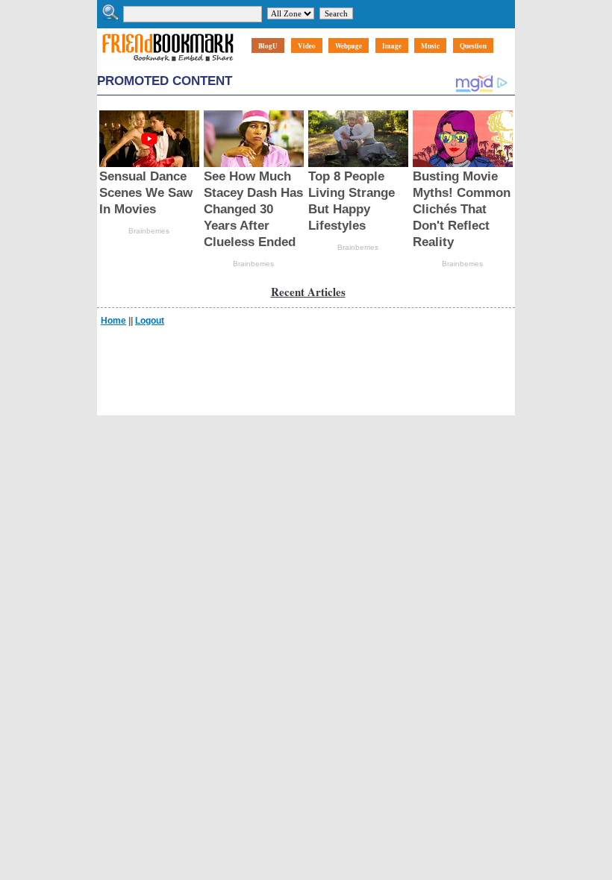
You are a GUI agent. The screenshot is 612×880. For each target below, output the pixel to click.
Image (392, 46)
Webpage (348, 46)
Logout (149, 320)
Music (430, 46)
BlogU (268, 46)
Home (113, 320)
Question (473, 46)
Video (307, 46)
